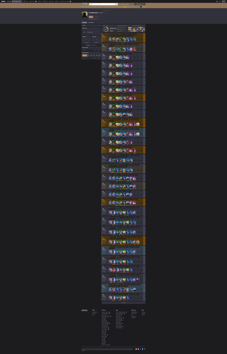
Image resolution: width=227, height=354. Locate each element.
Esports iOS (118, 327)
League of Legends (105, 312)
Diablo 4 (103, 332)
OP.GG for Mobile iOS (120, 313)
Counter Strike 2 (105, 329)
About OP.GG (94, 312)
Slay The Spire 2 (105, 327)
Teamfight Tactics (17, 1)
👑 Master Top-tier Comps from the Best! (133, 4)
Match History (91, 22)
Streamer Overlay (105, 344)
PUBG (103, 319)
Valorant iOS (118, 319)
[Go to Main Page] (3, 1)
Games (103, 337)
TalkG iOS (117, 324)
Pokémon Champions (106, 316)
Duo (102, 339)
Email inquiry (133, 316)
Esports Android (119, 326)
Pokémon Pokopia (105, 323)
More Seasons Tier (107, 10)
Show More (123, 302)
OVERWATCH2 (104, 322)
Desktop (103, 336)
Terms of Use (133, 313)
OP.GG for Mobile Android (120, 312)
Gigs (102, 343)
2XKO (103, 333)
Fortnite (103, 330)
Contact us (133, 317)
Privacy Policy (134, 312)
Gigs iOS (117, 322)
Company (94, 313)
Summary (84, 22)
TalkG (103, 340)
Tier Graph (96, 16)
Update (91, 16)
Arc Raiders (104, 326)
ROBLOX (103, 320)
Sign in (223, 1)
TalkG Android (118, 323)
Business (143, 312)
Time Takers (104, 334)
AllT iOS (117, 316)
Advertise (143, 313)
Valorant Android (119, 317)
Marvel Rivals (104, 324)
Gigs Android (118, 320)
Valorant (103, 317)
